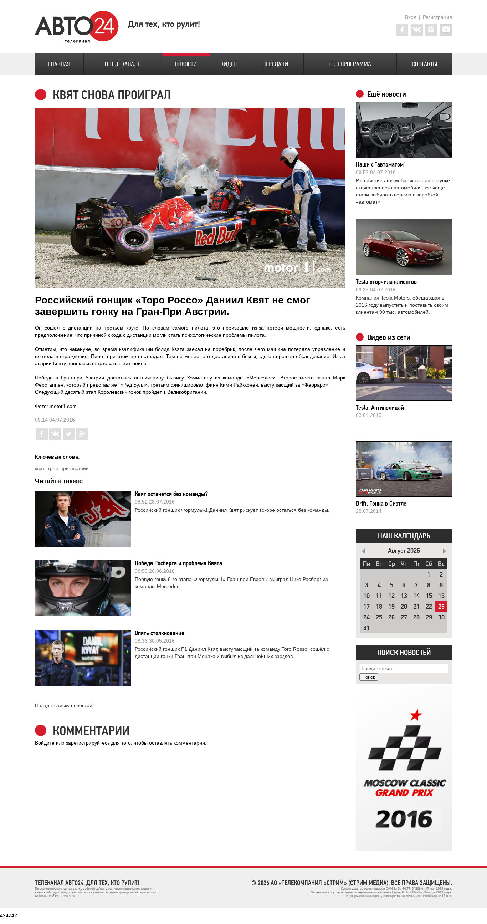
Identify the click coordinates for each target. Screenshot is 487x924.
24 (366, 617)
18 (379, 607)
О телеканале (122, 64)
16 (441, 596)
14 (416, 596)
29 (429, 617)
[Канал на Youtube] (446, 30)
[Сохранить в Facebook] (42, 438)
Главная (59, 64)
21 (416, 607)
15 (429, 596)
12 (391, 596)
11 (379, 596)
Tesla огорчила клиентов (386, 282)
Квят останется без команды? (171, 494)
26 (391, 617)
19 (391, 607)
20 (404, 607)
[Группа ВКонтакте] (417, 30)
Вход (410, 17)
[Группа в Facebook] (402, 30)
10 (366, 596)
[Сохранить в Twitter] (69, 438)
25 (379, 617)
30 (441, 617)
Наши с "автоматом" (381, 164)
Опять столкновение (159, 633)
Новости (186, 64)
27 (404, 617)
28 (416, 617)
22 (429, 607)
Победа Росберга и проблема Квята (178, 563)
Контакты (424, 64)
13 (404, 596)
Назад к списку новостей (63, 705)
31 (366, 628)
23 (441, 607)
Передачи (275, 64)
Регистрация (437, 17)
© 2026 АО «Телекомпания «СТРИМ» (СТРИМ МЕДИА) (319, 883)
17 (366, 607)
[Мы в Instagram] (431, 30)
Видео (228, 64)
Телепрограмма (350, 64)
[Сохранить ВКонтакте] (55, 438)
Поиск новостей (404, 652)
